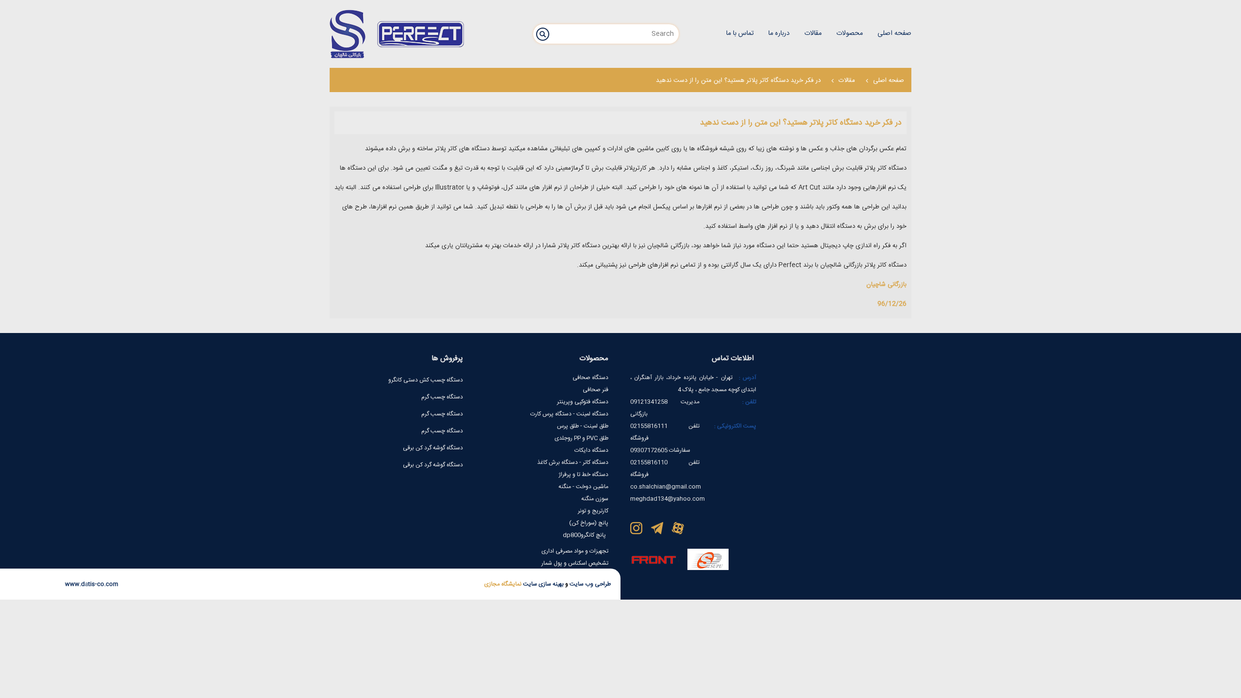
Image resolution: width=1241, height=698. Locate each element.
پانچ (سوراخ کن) (588, 523)
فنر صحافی (595, 390)
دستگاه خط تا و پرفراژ (583, 474)
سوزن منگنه (594, 499)
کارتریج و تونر (593, 511)
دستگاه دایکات (591, 450)
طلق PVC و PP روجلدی (581, 438)
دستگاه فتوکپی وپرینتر (582, 402)
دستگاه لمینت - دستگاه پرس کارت (569, 414)
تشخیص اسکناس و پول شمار (574, 563)
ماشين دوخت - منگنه (583, 487)
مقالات (847, 80)
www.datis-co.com (91, 584)
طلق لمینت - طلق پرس (582, 426)
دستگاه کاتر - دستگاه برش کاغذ (572, 462)
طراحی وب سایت (589, 584)
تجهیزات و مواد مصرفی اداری (574, 551)
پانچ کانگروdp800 (584, 535)
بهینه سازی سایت (543, 584)
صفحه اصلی (888, 80)
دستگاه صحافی (590, 377)
